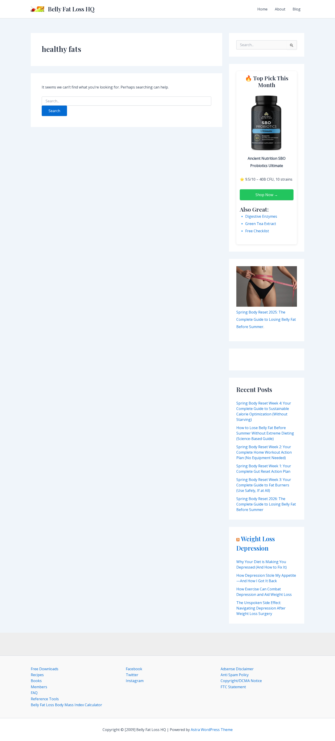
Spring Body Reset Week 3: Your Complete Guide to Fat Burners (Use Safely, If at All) (263, 485)
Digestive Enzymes (261, 216)
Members (39, 686)
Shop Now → (266, 194)
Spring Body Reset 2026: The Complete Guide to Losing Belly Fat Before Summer (266, 504)
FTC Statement (233, 686)
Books (36, 680)
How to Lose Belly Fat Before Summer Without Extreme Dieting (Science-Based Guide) (265, 433)
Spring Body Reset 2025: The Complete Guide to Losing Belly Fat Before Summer (266, 319)
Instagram (135, 680)
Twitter (132, 674)
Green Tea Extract (260, 223)
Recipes (37, 674)
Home (262, 9)
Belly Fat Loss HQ (71, 9)
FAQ (34, 692)
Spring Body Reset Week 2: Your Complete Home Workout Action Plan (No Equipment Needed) (264, 452)
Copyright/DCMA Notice (241, 680)
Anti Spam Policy (235, 674)
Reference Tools (45, 698)
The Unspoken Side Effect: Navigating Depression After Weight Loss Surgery (261, 608)
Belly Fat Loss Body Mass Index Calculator (66, 704)
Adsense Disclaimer (237, 668)
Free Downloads (44, 668)
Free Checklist (257, 230)
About (280, 9)
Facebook (134, 668)
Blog (297, 9)
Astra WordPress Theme (212, 729)
